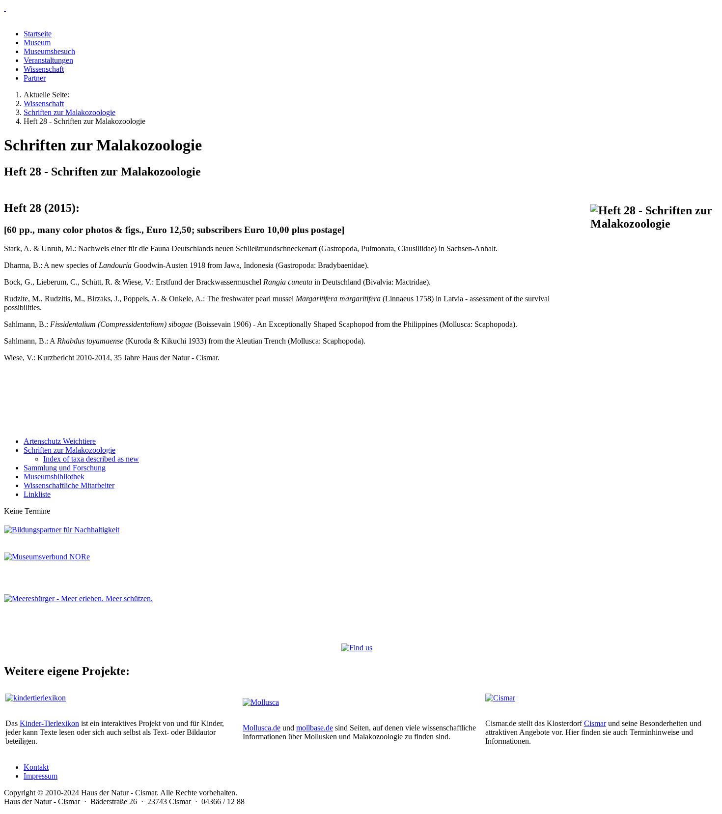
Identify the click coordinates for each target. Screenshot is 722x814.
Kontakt (36, 767)
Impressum (40, 776)
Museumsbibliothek (54, 476)
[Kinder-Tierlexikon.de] (35, 698)
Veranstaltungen (48, 60)
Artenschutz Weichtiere (60, 441)
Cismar (595, 723)
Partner (35, 78)
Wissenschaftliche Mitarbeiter (69, 485)
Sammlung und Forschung (65, 468)
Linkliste (37, 494)
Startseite (38, 33)
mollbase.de (314, 728)
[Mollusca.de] (261, 702)
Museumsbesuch (49, 51)
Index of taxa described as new (91, 459)
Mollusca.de (261, 728)
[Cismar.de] (500, 698)
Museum (37, 42)
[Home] (361, 8)
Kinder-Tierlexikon (49, 723)
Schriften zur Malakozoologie (69, 450)
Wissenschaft (44, 69)
